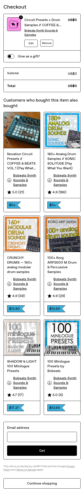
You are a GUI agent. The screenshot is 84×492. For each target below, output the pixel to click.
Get (42, 450)
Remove (46, 43)
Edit (31, 43)
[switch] (10, 56)
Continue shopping (42, 483)
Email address (18, 428)
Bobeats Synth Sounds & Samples (41, 33)
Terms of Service (26, 469)
